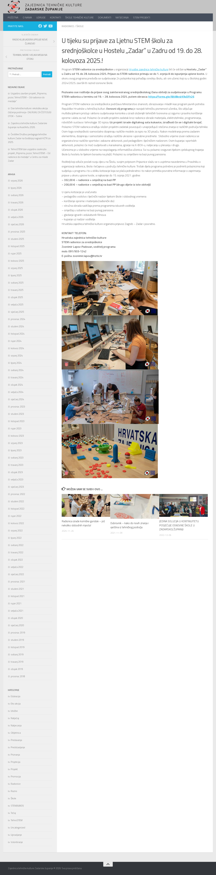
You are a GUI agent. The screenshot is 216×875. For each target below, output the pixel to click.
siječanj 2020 (17, 625)
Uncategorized (18, 827)
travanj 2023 (17, 465)
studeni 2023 (17, 414)
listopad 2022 (17, 508)
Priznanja (15, 754)
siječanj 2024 (17, 399)
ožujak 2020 (17, 618)
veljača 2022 (17, 567)
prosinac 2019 (18, 632)
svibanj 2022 (17, 545)
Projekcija (15, 762)
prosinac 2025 (18, 231)
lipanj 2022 (16, 538)
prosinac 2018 (18, 676)
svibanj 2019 (17, 654)
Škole (80, 26)
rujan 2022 (16, 516)
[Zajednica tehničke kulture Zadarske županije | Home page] (45, 7)
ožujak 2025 (17, 297)
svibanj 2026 (17, 195)
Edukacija (15, 696)
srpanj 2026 (17, 180)
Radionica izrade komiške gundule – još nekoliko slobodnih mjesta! (83, 523)
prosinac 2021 (18, 581)
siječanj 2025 (17, 312)
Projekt (14, 769)
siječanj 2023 (17, 487)
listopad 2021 (17, 596)
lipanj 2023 (16, 450)
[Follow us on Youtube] (50, 26)
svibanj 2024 (17, 370)
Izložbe (14, 711)
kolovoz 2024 (17, 348)
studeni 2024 (17, 326)
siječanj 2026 (17, 224)
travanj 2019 (17, 662)
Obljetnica (16, 733)
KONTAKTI (55, 17)
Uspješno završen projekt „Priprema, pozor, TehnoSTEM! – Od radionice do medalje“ (27, 97)
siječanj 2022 (17, 574)
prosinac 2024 (18, 319)
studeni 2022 (17, 501)
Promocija (16, 776)
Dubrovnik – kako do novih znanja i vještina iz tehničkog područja (129, 525)
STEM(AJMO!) (17, 805)
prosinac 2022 (18, 494)
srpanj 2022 (17, 530)
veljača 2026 (17, 217)
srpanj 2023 (17, 443)
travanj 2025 (17, 290)
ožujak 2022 (17, 560)
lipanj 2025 (16, 275)
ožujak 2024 (17, 385)
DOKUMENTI (104, 17)
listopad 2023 (17, 421)
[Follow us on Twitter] (45, 26)
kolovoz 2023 (17, 436)
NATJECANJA (122, 17)
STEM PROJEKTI (141, 17)
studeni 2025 (17, 239)
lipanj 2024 (16, 363)
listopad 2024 (17, 334)
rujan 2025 (16, 253)
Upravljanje (16, 835)
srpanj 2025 (17, 268)
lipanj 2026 (16, 188)
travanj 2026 (17, 202)
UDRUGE (41, 17)
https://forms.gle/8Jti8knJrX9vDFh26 (171, 96)
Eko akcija (16, 703)
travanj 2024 (17, 377)
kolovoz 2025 (17, 261)
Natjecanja (16, 725)
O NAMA (27, 17)
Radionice (68, 26)
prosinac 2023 (18, 406)
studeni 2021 (17, 589)
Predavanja (16, 740)
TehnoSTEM (16, 820)
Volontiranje (17, 842)
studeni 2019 (17, 640)
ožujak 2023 (17, 472)
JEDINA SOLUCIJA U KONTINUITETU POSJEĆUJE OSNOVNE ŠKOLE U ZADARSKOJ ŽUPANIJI (179, 525)
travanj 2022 (17, 552)
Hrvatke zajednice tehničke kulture (148, 69)
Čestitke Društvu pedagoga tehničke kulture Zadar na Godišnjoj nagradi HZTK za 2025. (29, 138)
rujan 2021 (16, 603)
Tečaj (13, 813)
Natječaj (15, 718)
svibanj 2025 (17, 282)
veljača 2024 (17, 392)
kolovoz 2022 (17, 523)
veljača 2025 (17, 304)
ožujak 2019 (17, 669)
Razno (14, 791)
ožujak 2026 (17, 210)
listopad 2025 (17, 246)
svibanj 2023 (17, 457)
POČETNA (13, 17)
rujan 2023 (16, 428)
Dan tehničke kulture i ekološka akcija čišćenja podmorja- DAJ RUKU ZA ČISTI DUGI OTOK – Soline (29, 112)
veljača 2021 (17, 611)
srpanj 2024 (17, 355)
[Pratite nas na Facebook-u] (40, 26)
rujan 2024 (16, 341)
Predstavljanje (18, 747)
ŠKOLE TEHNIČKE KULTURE (79, 17)
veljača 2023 (17, 479)
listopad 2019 (17, 647)
